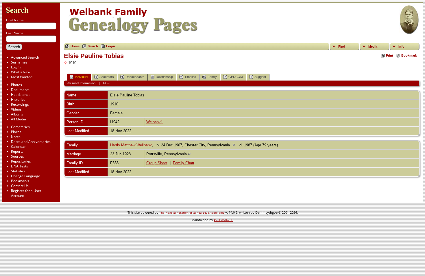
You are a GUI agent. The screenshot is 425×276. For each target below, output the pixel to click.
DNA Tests (19, 166)
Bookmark (409, 55)
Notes (16, 136)
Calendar (18, 146)
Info (401, 46)
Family (212, 77)
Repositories (21, 161)
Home (75, 46)
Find (341, 46)
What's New (20, 72)
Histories (18, 99)
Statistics (18, 171)
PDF (106, 83)
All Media (18, 119)
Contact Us (20, 185)
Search (17, 9)
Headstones (20, 94)
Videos (16, 109)
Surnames (19, 62)
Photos (16, 84)
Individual (81, 77)
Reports (17, 151)
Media (372, 46)
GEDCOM (235, 77)
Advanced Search (25, 57)
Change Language (25, 176)
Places (16, 131)
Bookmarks (20, 180)
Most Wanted (21, 76)
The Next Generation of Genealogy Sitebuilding (191, 212)
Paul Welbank (223, 220)
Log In (16, 67)
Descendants (134, 77)
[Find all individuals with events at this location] (235, 145)
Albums (17, 114)
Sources (17, 156)
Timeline (190, 77)
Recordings (20, 104)
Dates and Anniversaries (31, 141)
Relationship (164, 77)
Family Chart (183, 163)
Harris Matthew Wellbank (131, 145)
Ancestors (106, 77)
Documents (20, 89)
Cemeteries (20, 126)
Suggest (260, 77)
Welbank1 (154, 122)
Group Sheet (156, 163)
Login (110, 46)
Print (389, 55)
